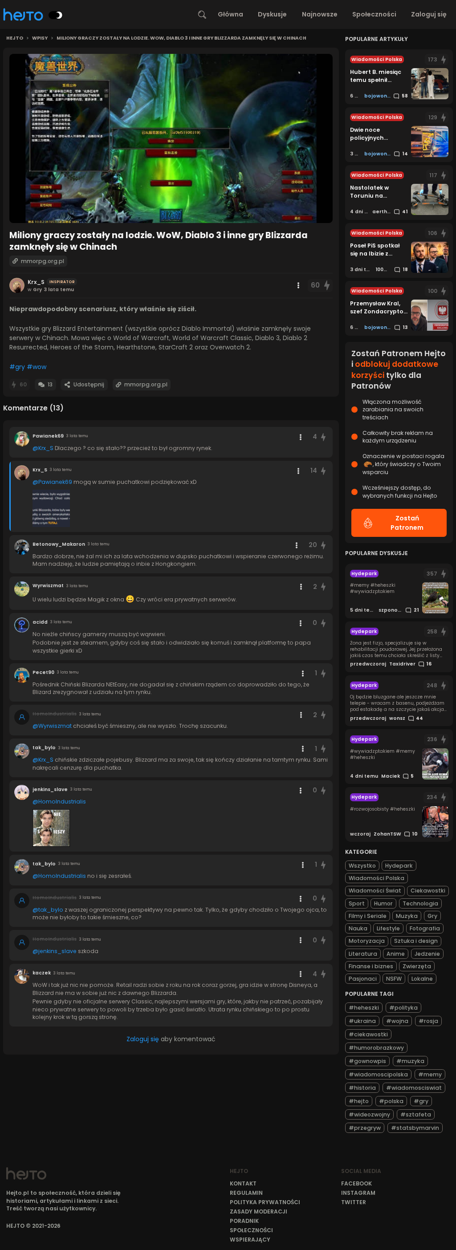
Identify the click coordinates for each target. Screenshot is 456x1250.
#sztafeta (415, 1114)
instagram (358, 1193)
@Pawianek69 (52, 482)
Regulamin (246, 1193)
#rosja (428, 1021)
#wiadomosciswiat (414, 1088)
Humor (383, 903)
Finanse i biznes (371, 966)
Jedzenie (427, 954)
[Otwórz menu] (298, 285)
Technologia (420, 903)
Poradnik (244, 1221)
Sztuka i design (416, 941)
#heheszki (364, 1007)
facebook (356, 1183)
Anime (396, 954)
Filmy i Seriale (368, 916)
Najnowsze (320, 14)
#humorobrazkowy (376, 1047)
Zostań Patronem (407, 523)
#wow (36, 366)
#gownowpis (367, 1061)
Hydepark (399, 865)
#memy (430, 1074)
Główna (230, 14)
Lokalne (422, 978)
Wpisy (40, 38)
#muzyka (410, 1061)
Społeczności (374, 14)
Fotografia (425, 928)
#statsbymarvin (415, 1128)
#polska (391, 1101)
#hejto (359, 1101)
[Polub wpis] (327, 285)
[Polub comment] (323, 436)
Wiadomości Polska (376, 878)
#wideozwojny (369, 1114)
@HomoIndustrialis (59, 801)
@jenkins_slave (55, 951)
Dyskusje (272, 14)
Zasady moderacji (258, 1211)
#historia (362, 1088)
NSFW (394, 978)
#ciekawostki (368, 1034)
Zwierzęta (417, 966)
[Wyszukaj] (202, 15)
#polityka (403, 1007)
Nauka (358, 928)
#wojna (397, 1021)
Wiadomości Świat (375, 890)
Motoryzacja (367, 941)
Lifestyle (388, 928)
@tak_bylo (48, 909)
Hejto (14, 38)
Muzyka (407, 916)
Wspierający (250, 1239)
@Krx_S (43, 448)
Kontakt (243, 1183)
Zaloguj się (429, 14)
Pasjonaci (363, 978)
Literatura (363, 954)
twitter (353, 1202)
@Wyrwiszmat (52, 726)
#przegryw (365, 1128)
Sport (357, 903)
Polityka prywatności (265, 1202)
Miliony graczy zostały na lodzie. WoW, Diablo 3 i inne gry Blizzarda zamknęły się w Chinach (181, 38)
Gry (432, 916)
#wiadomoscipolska (378, 1074)
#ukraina (362, 1021)
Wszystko (362, 865)
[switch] (56, 15)
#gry (17, 366)
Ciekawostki (428, 890)
